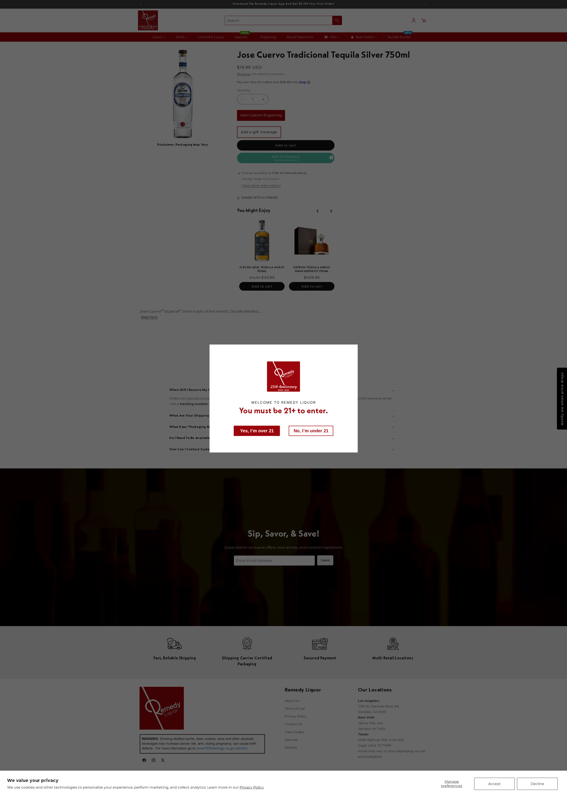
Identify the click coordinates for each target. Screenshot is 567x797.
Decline (537, 784)
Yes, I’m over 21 (257, 430)
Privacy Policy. (252, 787)
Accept (494, 784)
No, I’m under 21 (311, 430)
